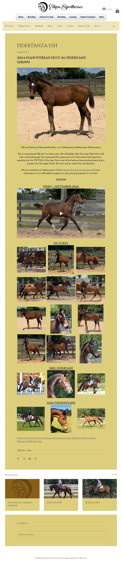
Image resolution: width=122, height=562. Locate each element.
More (96, 26)
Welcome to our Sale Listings (20, 504)
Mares (50, 26)
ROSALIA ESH (92, 502)
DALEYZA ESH (54, 502)
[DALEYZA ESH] (61, 488)
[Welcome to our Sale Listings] (22, 488)
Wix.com (83, 558)
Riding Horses (24, 26)
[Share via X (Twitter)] (24, 458)
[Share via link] (35, 458)
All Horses (9, 26)
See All (114, 474)
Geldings (39, 26)
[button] (117, 10)
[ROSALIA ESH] (99, 488)
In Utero (70, 26)
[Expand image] (31, 259)
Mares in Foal (84, 26)
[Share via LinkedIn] (30, 458)
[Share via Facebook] (18, 458)
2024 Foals (21, 450)
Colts (60, 26)
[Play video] (61, 213)
